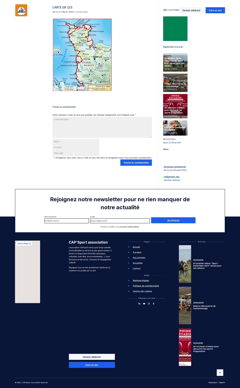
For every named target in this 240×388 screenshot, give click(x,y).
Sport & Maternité (172, 142)
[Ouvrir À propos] (128, 10)
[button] (92, 365)
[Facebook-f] (154, 304)
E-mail (92, 217)
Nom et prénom (50, 217)
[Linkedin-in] (139, 304)
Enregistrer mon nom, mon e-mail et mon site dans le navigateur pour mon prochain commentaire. (104, 158)
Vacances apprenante (175, 165)
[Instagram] (149, 304)
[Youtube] (144, 304)
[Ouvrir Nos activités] (148, 10)
